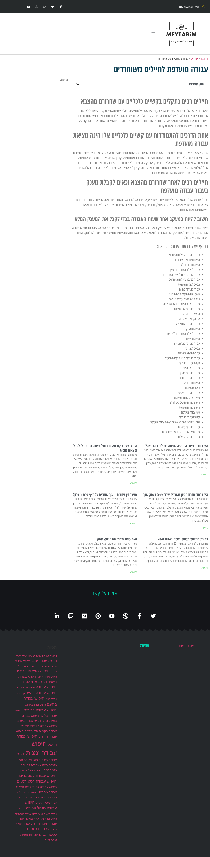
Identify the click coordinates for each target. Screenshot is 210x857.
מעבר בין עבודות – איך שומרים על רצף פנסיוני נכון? (105, 494)
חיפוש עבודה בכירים (40, 710)
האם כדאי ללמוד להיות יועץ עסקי (116, 539)
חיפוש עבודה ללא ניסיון (31, 770)
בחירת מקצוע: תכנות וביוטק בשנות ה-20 (183, 539)
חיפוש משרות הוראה (47, 677)
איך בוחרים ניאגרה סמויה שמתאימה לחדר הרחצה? (176, 445)
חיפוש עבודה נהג (49, 819)
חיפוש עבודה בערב (29, 721)
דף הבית (204, 58)
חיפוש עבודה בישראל (35, 705)
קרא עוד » (204, 474)
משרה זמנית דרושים (30, 819)
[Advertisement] (35, 107)
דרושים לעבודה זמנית (46, 656)
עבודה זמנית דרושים (44, 823)
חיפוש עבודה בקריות (43, 726)
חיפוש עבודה (46, 687)
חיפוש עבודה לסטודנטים (37, 781)
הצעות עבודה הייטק (40, 666)
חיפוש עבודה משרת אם (26, 814)
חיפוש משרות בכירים (32, 671)
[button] (153, 34)
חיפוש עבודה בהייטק (40, 692)
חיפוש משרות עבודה (35, 682)
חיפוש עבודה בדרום (25, 687)
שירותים (194, 58)
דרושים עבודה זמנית (44, 661)
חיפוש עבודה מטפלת (36, 797)
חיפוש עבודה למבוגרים (38, 775)
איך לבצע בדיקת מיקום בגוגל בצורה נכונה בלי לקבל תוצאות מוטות (105, 448)
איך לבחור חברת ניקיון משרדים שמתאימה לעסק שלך (175, 494)
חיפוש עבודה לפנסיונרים (41, 787)
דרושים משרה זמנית (25, 656)
